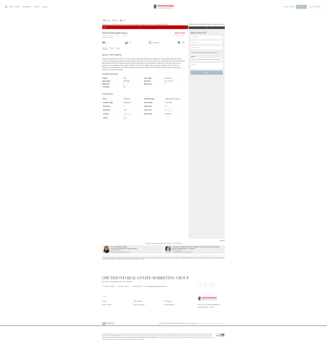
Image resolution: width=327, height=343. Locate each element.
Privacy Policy (201, 323)
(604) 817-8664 (115, 250)
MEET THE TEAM (315, 7)
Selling (45, 7)
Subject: (193, 56)
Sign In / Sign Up (289, 7)
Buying (36, 7)
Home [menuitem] (11, 7)
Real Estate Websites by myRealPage (215, 323)
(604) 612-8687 (177, 250)
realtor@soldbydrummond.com (120, 252)
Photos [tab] (112, 48)
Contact (301, 7)
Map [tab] (118, 48)
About (17, 7)
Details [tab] (105, 48)
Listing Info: (107, 93)
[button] (289, 7)
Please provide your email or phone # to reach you (205, 52)
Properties (26, 7)
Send (207, 73)
